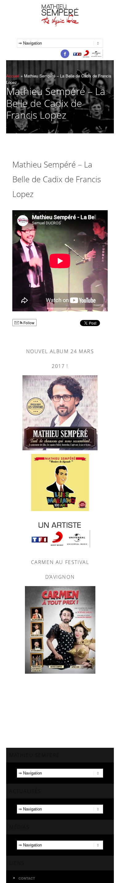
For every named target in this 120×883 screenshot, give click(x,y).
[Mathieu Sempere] (60, 15)
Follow (28, 322)
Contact (26, 878)
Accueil (12, 76)
